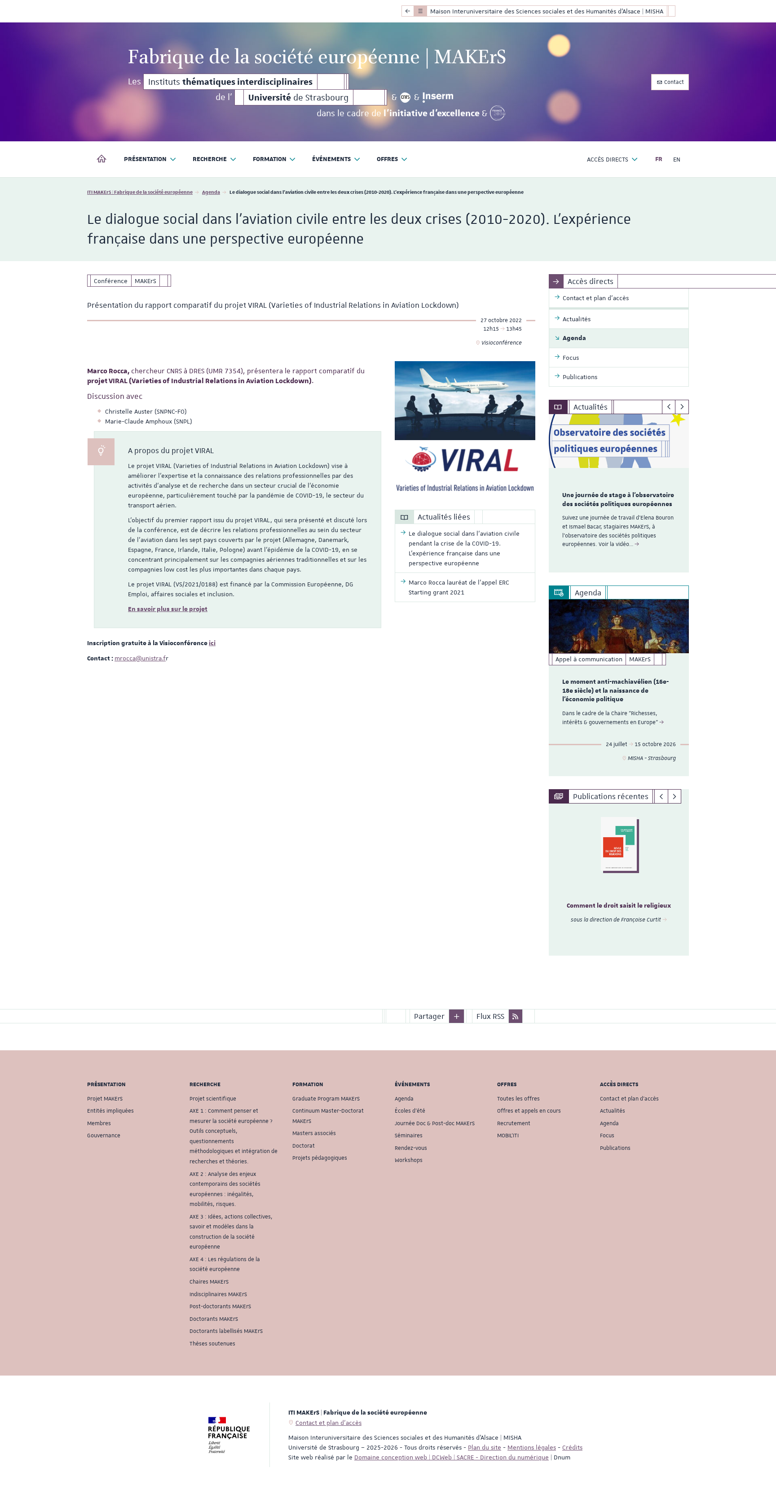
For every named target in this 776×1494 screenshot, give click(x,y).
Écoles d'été (410, 1110)
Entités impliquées (110, 1110)
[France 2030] (497, 113)
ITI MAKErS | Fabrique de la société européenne (140, 192)
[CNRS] (405, 97)
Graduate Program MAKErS (326, 1098)
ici (212, 643)
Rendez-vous (411, 1148)
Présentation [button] (145, 159)
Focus (607, 1135)
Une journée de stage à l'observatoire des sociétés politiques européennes (618, 499)
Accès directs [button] (607, 159)
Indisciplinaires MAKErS (218, 1294)
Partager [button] (429, 1016)
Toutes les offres (518, 1098)
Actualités (612, 1110)
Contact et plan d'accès (629, 1098)
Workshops (409, 1160)
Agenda (211, 192)
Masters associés (314, 1133)
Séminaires (409, 1135)
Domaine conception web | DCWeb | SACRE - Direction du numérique (451, 1457)
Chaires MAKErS (209, 1281)
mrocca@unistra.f (140, 658)
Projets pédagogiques (319, 1158)
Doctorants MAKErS (214, 1319)
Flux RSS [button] (490, 1016)
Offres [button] (387, 159)
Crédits (572, 1447)
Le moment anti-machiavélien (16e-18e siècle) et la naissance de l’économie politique (615, 691)
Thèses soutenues (212, 1343)
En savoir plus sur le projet (167, 609)
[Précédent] (669, 407)
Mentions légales (531, 1447)
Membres (99, 1123)
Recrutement (513, 1123)
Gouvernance (103, 1135)
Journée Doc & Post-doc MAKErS (435, 1123)
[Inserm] (438, 97)
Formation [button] (270, 159)
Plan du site (484, 1447)
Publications (615, 1148)
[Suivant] (682, 407)
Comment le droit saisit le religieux (619, 906)
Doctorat (303, 1145)
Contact (673, 82)
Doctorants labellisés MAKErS (226, 1331)
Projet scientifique (213, 1098)
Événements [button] (331, 159)
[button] (457, 1016)
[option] (619, 493)
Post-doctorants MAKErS (220, 1306)
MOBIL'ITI (508, 1135)
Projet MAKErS (105, 1098)
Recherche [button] (210, 159)
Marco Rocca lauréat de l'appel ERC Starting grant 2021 (459, 587)
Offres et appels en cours (529, 1110)
